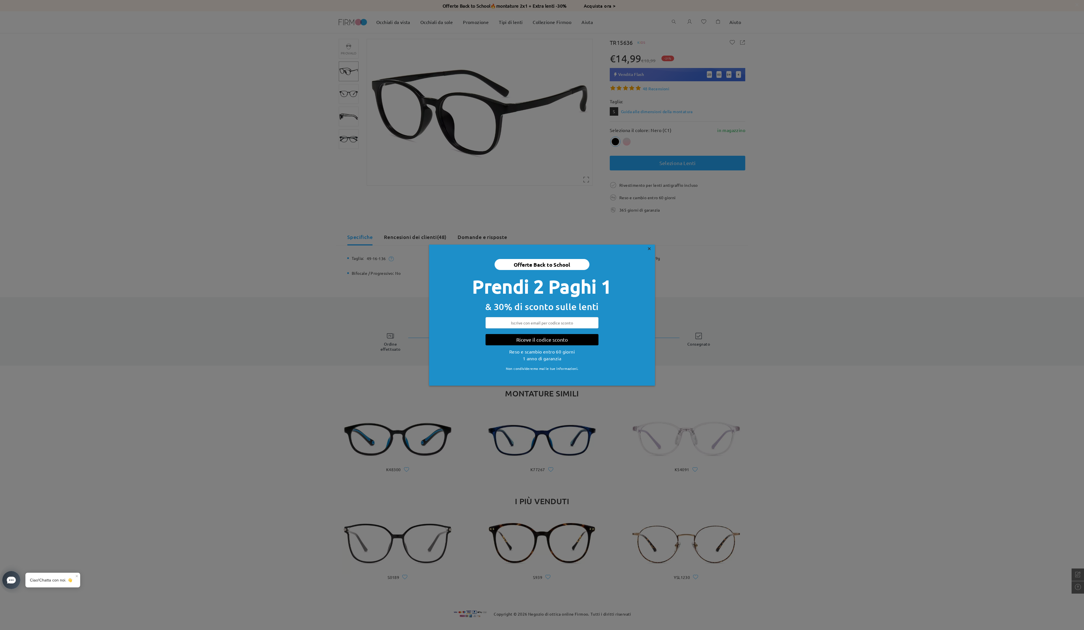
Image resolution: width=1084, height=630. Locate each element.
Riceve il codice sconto (542, 340)
